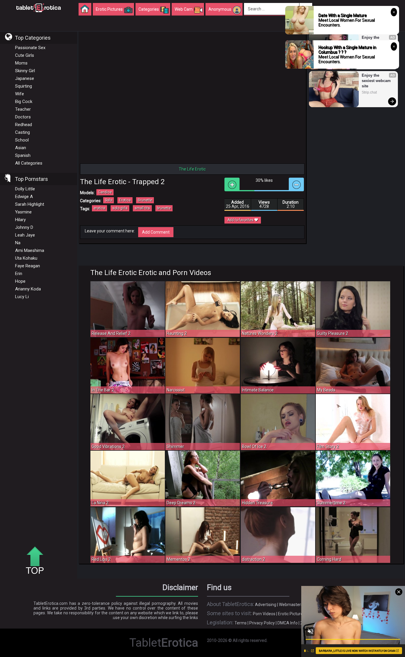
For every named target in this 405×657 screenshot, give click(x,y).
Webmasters (291, 604)
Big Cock (23, 101)
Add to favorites (240, 220)
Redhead (23, 124)
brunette (164, 208)
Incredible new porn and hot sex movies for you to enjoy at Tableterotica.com (38, 7)
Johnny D (24, 227)
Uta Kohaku (26, 258)
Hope (20, 281)
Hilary (20, 219)
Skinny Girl (25, 70)
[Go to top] (37, 561)
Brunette (145, 200)
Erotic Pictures (291, 613)
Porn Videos (264, 613)
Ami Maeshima (29, 250)
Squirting (23, 86)
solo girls (119, 208)
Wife (19, 94)
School (22, 140)
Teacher (23, 109)
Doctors (23, 117)
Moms (21, 63)
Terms (241, 623)
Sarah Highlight (29, 204)
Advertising (265, 604)
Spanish (23, 155)
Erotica (125, 200)
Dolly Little (25, 189)
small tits (142, 208)
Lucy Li (22, 296)
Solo (108, 200)
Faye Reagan (27, 266)
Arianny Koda (28, 289)
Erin (18, 273)
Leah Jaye (25, 235)
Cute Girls (24, 55)
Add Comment (156, 232)
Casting (22, 132)
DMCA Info (288, 623)
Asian (20, 147)
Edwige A (24, 196)
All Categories (28, 163)
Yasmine (23, 212)
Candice (105, 192)
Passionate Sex (30, 47)
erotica (99, 208)
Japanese (24, 78)
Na (17, 242)
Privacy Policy (262, 623)
